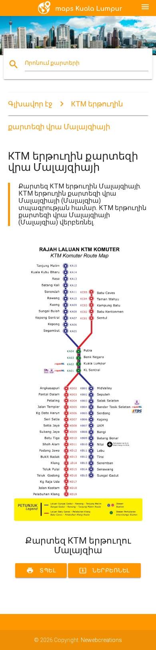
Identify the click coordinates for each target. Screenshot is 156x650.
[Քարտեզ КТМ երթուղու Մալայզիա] (78, 521)
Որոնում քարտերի (52, 63)
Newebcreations (101, 640)
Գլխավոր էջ (30, 104)
